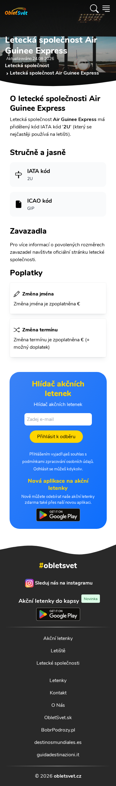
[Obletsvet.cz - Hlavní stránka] (16, 8)
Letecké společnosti (58, 663)
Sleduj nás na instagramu (63, 583)
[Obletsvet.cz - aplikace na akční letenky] (58, 514)
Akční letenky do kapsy (58, 601)
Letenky (58, 680)
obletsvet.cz (67, 776)
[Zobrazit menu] (106, 9)
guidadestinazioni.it (58, 754)
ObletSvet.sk (58, 717)
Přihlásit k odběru (56, 436)
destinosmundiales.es (58, 742)
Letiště (58, 650)
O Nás (58, 705)
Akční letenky (58, 638)
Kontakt (58, 692)
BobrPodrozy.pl (58, 730)
